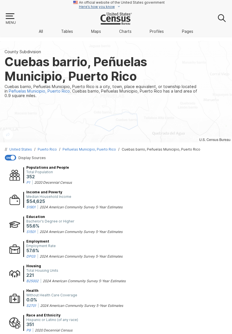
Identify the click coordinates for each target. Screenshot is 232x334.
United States (20, 149)
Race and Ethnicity (43, 315)
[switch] (117, 157)
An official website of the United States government (122, 2)
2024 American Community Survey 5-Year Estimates (81, 207)
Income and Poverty (44, 192)
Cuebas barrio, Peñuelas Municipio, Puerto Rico (161, 149)
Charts (125, 31)
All (41, 31)
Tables (67, 31)
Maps (96, 31)
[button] (10, 19)
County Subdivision (23, 52)
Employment (37, 241)
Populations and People (47, 167)
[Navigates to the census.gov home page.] (116, 22)
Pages (187, 31)
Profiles (157, 31)
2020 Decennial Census (53, 182)
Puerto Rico (47, 149)
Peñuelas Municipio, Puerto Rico (89, 149)
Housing (33, 266)
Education (35, 217)
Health (32, 290)
